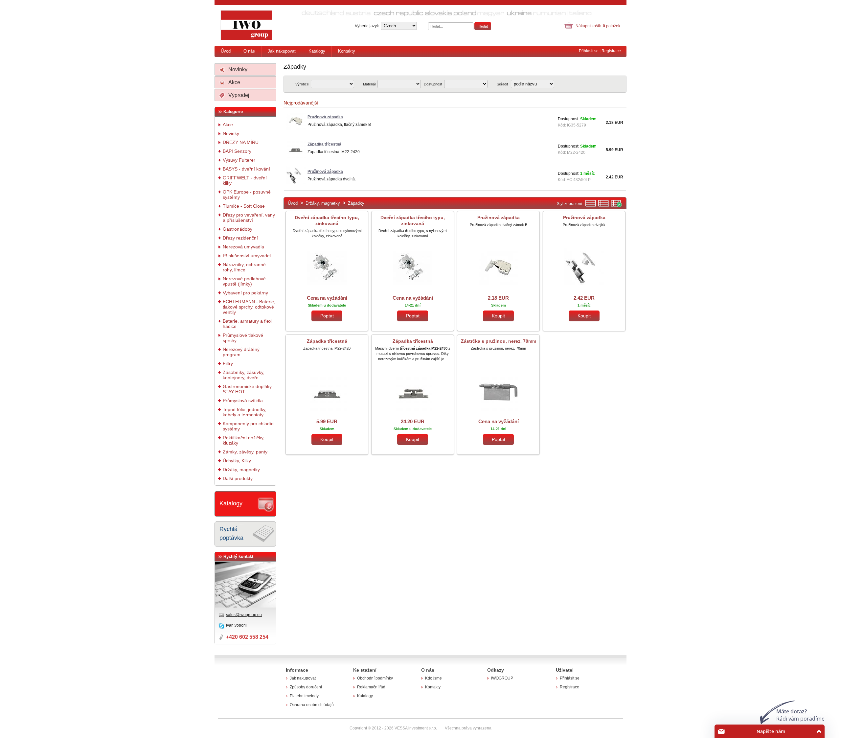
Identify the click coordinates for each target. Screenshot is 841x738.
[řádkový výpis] (591, 205)
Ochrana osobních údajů (312, 705)
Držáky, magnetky (241, 469)
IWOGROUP (502, 678)
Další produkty (238, 478)
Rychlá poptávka (231, 533)
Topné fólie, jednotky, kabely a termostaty (244, 412)
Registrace (611, 51)
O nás (249, 51)
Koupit (498, 315)
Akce (234, 82)
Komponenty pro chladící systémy (249, 426)
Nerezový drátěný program (241, 352)
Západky (356, 203)
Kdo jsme (433, 678)
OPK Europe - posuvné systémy (247, 194)
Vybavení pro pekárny (245, 292)
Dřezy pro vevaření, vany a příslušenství (249, 217)
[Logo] (246, 25)
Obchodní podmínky (375, 678)
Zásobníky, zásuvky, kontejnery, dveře (243, 375)
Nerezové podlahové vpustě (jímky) (244, 281)
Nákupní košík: (598, 26)
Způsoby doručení (306, 687)
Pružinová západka (498, 217)
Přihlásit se (589, 51)
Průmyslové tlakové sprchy (243, 338)
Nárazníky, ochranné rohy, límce (244, 267)
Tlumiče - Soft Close (244, 206)
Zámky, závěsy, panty (245, 451)
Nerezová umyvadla (243, 246)
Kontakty (346, 51)
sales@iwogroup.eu (244, 614)
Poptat (327, 315)
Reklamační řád (371, 687)
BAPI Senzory (237, 151)
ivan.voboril (236, 625)
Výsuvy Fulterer (239, 160)
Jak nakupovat (282, 51)
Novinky (237, 69)
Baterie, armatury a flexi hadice (247, 323)
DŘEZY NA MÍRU (241, 142)
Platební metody (304, 696)
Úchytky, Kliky (237, 460)
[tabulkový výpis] (616, 205)
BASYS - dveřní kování (246, 169)
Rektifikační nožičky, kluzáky (243, 440)
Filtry (228, 363)
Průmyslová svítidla (243, 400)
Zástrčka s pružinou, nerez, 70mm (498, 341)
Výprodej (238, 95)
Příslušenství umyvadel (247, 255)
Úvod (226, 51)
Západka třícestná (327, 341)
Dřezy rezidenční (240, 238)
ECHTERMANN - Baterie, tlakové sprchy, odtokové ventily (249, 307)
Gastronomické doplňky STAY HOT (247, 389)
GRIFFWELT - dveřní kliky (245, 180)
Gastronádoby (237, 229)
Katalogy (316, 51)
